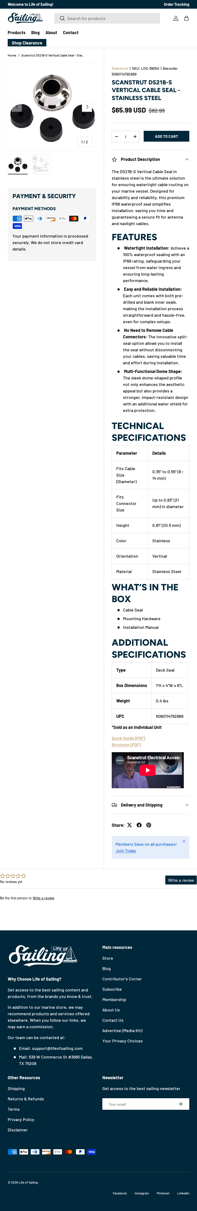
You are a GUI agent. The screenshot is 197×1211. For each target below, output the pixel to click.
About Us (111, 1009)
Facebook (120, 1193)
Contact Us (112, 1020)
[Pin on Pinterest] (149, 825)
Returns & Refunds (26, 1098)
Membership (114, 999)
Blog (35, 32)
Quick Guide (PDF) (128, 738)
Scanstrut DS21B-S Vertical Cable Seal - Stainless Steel (53, 55)
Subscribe (112, 989)
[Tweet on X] (129, 825)
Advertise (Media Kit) (122, 1030)
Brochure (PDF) (126, 744)
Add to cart (166, 136)
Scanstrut (120, 68)
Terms (14, 1109)
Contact (71, 32)
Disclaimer (18, 1129)
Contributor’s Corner (122, 978)
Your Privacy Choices (122, 1040)
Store (107, 958)
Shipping (16, 1088)
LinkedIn (183, 1193)
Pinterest (163, 1193)
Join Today (126, 850)
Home (12, 55)
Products (16, 32)
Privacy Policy (21, 1119)
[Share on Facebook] (139, 825)
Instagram (142, 1193)
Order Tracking (176, 4)
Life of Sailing (28, 1182)
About (51, 32)
